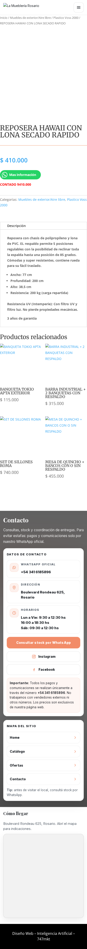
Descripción (16, 225)
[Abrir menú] (79, 7)
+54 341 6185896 (36, 572)
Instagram (46, 656)
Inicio (3, 18)
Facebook (47, 669)
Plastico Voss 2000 (65, 18)
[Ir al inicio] (24, 7)
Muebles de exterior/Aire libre (30, 18)
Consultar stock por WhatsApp (43, 643)
